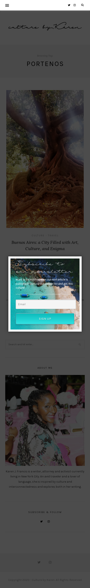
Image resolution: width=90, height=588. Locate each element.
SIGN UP (45, 318)
